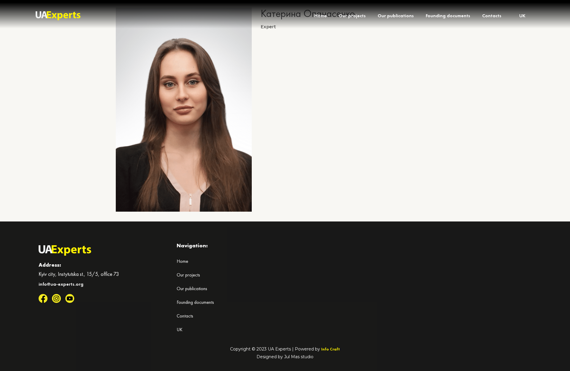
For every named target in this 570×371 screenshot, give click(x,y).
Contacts (491, 15)
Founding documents (448, 15)
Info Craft (330, 349)
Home (320, 15)
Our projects (352, 15)
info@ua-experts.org (61, 284)
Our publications (396, 15)
